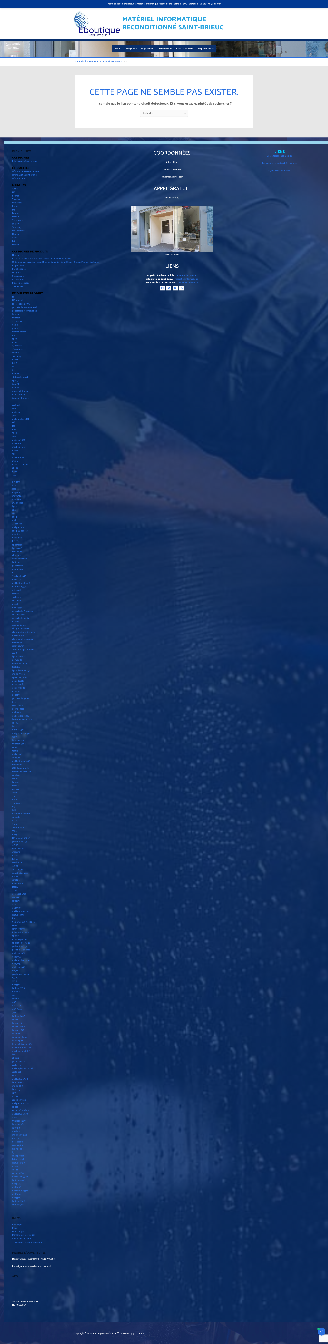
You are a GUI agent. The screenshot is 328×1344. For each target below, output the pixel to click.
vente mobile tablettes (186, 275)
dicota (15, 855)
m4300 (15, 971)
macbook (16, 443)
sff (13, 422)
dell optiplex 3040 (20, 419)
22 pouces (17, 321)
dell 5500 (16, 1198)
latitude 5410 (18, 1082)
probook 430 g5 (19, 841)
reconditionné (19, 625)
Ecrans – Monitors (184, 49)
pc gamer (16, 695)
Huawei (15, 245)
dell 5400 (16, 1187)
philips (15, 468)
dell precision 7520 (21, 1103)
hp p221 (15, 506)
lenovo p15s (17, 1040)
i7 (13, 367)
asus (14, 335)
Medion (15, 234)
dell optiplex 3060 (21, 960)
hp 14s (15, 1107)
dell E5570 (17, 580)
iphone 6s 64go (19, 1037)
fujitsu (15, 471)
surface (15, 593)
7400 (14, 1013)
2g (13, 995)
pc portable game (20, 698)
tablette (16, 667)
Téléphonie (131, 49)
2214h (15, 890)
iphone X (16, 999)
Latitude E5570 (19, 587)
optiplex (16, 412)
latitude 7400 (18, 1016)
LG (13, 241)
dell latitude (18, 635)
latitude (16, 562)
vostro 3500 (18, 1173)
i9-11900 (16, 726)
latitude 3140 (18, 915)
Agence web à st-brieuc (279, 170)
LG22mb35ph (18, 1159)
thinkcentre (17, 883)
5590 (14, 981)
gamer (15, 328)
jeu (13, 370)
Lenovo (15, 213)
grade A (16, 992)
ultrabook (16, 600)
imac (14, 408)
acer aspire (17, 1142)
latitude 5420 (18, 1163)
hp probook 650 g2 (21, 670)
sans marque (18, 231)
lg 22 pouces (18, 1156)
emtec (15, 799)
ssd (14, 796)
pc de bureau (18, 1061)
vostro (15, 1170)
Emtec (15, 206)
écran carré (17, 684)
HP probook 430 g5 (21, 838)
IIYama (15, 196)
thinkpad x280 (19, 1121)
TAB (14, 475)
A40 (14, 1002)
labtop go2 (17, 1089)
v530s (15, 925)
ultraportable (18, 614)
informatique (18, 178)
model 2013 (17, 1086)
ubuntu (15, 1058)
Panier (15, 1228)
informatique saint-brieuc (24, 175)
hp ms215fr (17, 548)
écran (15, 342)
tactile (15, 751)
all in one (16, 555)
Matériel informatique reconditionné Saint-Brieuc (173, 23)
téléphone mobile (20, 768)
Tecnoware (17, 220)
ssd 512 (15, 897)
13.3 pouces (17, 869)
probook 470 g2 (19, 946)
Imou (14, 918)
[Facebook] (162, 288)
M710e (15, 887)
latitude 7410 (18, 1205)
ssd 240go (17, 803)
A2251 (15, 1166)
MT (13, 426)
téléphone (17, 765)
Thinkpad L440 (19, 576)
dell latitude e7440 (21, 761)
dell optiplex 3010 (20, 716)
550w (14, 831)
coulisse (16, 775)
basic (14, 820)
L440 (14, 573)
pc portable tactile (20, 618)
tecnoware (17, 642)
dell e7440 (17, 754)
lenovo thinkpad (19, 559)
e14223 (15, 1138)
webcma (16, 852)
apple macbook (19, 677)
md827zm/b (18, 496)
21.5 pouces (17, 503)
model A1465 (18, 674)
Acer (14, 238)
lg (13, 1152)
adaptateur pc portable (23, 649)
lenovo (15, 314)
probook (16, 405)
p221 (14, 510)
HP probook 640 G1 (21, 304)
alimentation (18, 827)
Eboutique (17, 1224)
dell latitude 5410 (20, 1079)
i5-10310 (16, 1128)
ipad (14, 489)
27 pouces (17, 524)
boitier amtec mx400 (22, 719)
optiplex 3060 (18, 953)
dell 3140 (16, 908)
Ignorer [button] (217, 4)
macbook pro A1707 (21, 1047)
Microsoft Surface (20, 1110)
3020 (14, 436)
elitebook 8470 (19, 894)
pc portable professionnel (24, 307)
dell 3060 (16, 957)
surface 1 (16, 597)
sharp (14, 517)
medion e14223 (19, 1135)
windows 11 (17, 862)
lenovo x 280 (18, 1124)
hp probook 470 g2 (21, 943)
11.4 (13, 454)
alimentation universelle (23, 632)
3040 (14, 415)
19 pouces (17, 346)
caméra (15, 786)
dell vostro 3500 (20, 1177)
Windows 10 (18, 848)
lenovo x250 (18, 740)
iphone (15, 353)
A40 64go (17, 1009)
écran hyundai (18, 688)
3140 (14, 904)
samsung (16, 356)
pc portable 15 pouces (22, 611)
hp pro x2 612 (18, 656)
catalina (16, 880)
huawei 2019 (18, 1030)
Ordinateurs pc (165, 49)
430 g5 (15, 834)
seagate (16, 817)
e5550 (15, 604)
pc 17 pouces (18, 709)
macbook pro (18, 447)
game (15, 325)
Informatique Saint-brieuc (24, 161)
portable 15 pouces (21, 950)
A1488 (15, 876)
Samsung (16, 227)
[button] (212, 48)
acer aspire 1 (18, 1145)
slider (15, 779)
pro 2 (14, 653)
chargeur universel (21, 628)
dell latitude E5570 (21, 583)
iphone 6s (17, 1033)
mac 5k (15, 387)
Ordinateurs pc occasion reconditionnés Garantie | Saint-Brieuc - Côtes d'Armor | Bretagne (55, 262)
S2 (13, 478)
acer (14, 702)
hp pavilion (17, 545)
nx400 (15, 723)
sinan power (18, 646)
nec (14, 513)
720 (14, 1093)
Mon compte (18, 1231)
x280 (14, 1117)
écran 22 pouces (20, 464)
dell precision (18, 527)
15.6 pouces (17, 349)
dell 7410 (16, 1194)
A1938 (15, 450)
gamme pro (17, 569)
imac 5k (15, 384)
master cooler (19, 332)
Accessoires (18, 279)
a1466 (15, 461)
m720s (15, 1096)
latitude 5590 (18, 988)
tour (14, 429)
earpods (16, 492)
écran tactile (18, 681)
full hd (15, 859)
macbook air (18, 457)
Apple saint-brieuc (20, 391)
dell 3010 (16, 712)
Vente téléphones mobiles (279, 156)
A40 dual (16, 1005)
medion (16, 1131)
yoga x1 (15, 747)
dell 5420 (16, 1184)
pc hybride (17, 660)
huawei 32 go (18, 1027)
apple (14, 339)
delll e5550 (17, 607)
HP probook (17, 300)
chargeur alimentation (22, 639)
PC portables (147, 49)
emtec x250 (18, 730)
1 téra (14, 824)
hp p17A (15, 936)
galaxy (15, 360)
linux (14, 1054)
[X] (168, 288)
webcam (16, 789)
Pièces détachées (20, 283)
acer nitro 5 (17, 705)
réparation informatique (186, 279)
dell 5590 (16, 985)
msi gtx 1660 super (21, 733)
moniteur (16, 499)
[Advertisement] (58, 1287)
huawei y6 (17, 1023)
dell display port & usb (22, 1068)
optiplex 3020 (18, 440)
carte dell (16, 1072)
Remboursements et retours (28, 1242)
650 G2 (15, 621)
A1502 (15, 866)
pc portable (17, 566)
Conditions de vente (22, 1238)
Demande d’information (23, 1235)
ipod (14, 485)
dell (14, 520)
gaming (15, 374)
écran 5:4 (16, 691)
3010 (14, 433)
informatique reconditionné (25, 171)
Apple (15, 189)
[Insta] (175, 288)
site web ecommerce (188, 282)
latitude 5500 (18, 1201)
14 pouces (17, 758)
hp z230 (15, 380)
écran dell (17, 538)
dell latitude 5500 (20, 1191)
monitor (16, 534)
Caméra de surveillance (23, 922)
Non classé (17, 255)
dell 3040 (16, 964)
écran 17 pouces (19, 939)
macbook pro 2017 (21, 1051)
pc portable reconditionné (24, 311)
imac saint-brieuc (20, 398)
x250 (14, 737)
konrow (15, 224)
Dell (14, 210)
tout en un (17, 552)
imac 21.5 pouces (20, 873)
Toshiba (16, 199)
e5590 (15, 978)
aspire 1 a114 (18, 1149)
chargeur (16, 272)
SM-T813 (16, 482)
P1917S (15, 541)
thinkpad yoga (19, 744)
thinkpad (16, 318)
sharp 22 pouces (20, 531)
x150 (14, 807)
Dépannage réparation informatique (279, 163)
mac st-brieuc (18, 394)
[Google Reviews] (181, 288)
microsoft (17, 203)
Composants (18, 276)
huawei (15, 1019)
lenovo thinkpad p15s (22, 1044)
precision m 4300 (20, 974)
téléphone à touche (21, 772)
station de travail (20, 377)
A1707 (15, 845)
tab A (14, 363)
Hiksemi (16, 217)
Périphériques (204, 49)
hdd (14, 810)
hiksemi (16, 901)
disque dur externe (21, 813)
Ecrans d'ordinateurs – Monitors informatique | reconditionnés (42, 258)
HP (13, 192)
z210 (14, 401)
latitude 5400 (18, 1180)
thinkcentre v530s (20, 932)
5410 (14, 1075)
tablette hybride (20, 663)
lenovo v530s (18, 929)
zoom (15, 793)
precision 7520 (19, 1100)
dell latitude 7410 (20, 1114)
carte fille (16, 1065)
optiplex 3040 (18, 967)
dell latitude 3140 (20, 911)
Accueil (118, 49)
